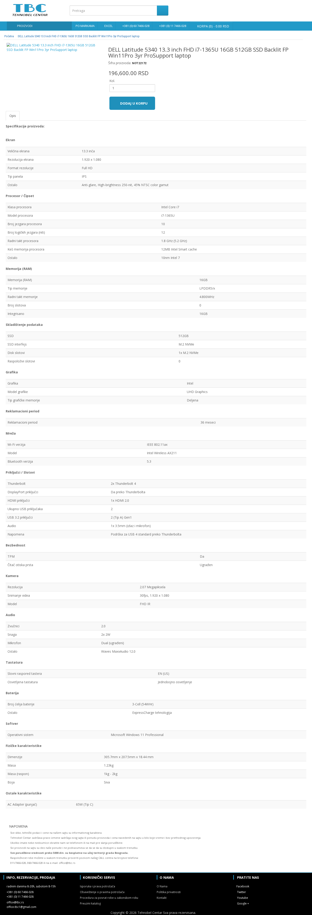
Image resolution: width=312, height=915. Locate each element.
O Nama (162, 886)
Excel (108, 26)
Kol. (112, 81)
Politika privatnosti (169, 892)
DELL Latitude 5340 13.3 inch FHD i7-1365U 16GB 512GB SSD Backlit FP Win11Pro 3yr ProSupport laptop (79, 36)
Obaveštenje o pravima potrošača (102, 892)
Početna (9, 36)
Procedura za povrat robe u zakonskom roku (109, 898)
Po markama (85, 26)
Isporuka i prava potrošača (97, 886)
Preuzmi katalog (90, 903)
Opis (12, 115)
